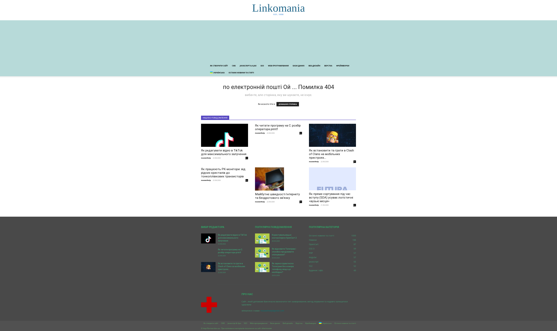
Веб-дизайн (314, 65)
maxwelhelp (206, 158)
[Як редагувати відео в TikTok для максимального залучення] (224, 135)
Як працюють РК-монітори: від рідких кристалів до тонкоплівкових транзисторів (223, 172)
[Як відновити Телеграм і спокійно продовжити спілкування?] (262, 252)
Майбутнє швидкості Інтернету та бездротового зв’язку (277, 196)
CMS (234, 65)
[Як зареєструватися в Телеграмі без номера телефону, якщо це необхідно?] (262, 267)
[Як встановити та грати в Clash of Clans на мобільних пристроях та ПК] (332, 135)
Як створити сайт (219, 65)
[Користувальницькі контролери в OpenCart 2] (262, 238)
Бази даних (298, 65)
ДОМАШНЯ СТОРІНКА (288, 104)
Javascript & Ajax (248, 65)
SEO (262, 65)
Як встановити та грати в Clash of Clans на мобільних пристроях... (331, 154)
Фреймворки (342, 65)
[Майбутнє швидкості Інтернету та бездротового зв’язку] (278, 179)
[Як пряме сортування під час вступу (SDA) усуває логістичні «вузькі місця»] (332, 178)
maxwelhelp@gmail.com (272, 310)
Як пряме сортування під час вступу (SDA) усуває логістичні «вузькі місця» (331, 197)
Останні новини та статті (241, 72)
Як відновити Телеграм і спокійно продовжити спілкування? (284, 252)
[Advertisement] (278, 40)
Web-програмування (278, 65)
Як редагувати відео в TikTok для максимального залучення (223, 152)
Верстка (328, 65)
